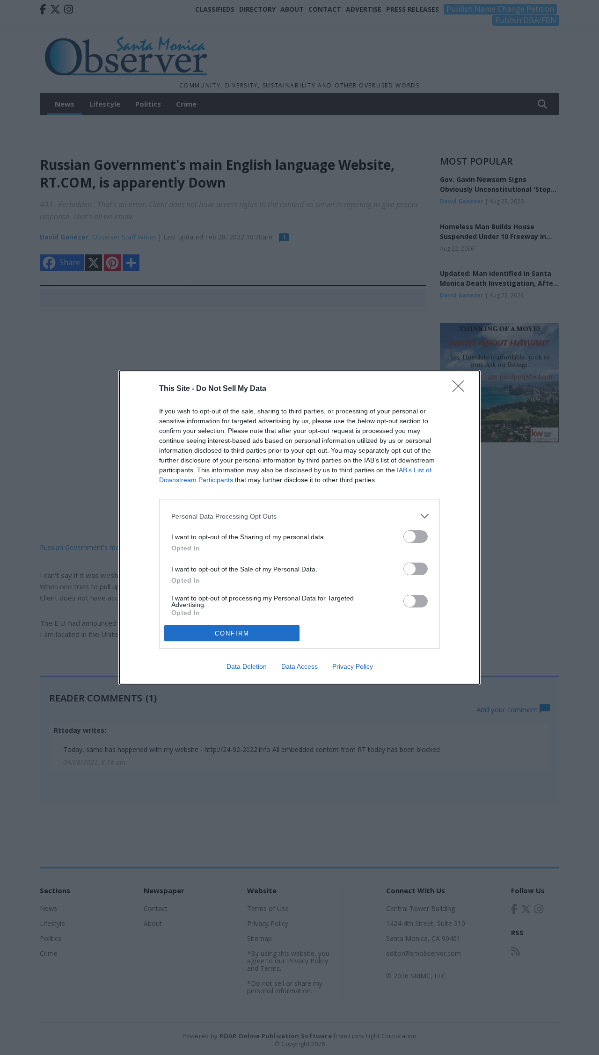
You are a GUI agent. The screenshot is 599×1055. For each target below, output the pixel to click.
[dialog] (299, 527)
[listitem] (299, 516)
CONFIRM (232, 633)
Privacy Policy (352, 666)
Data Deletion (246, 666)
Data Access (299, 666)
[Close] (461, 389)
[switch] (415, 536)
